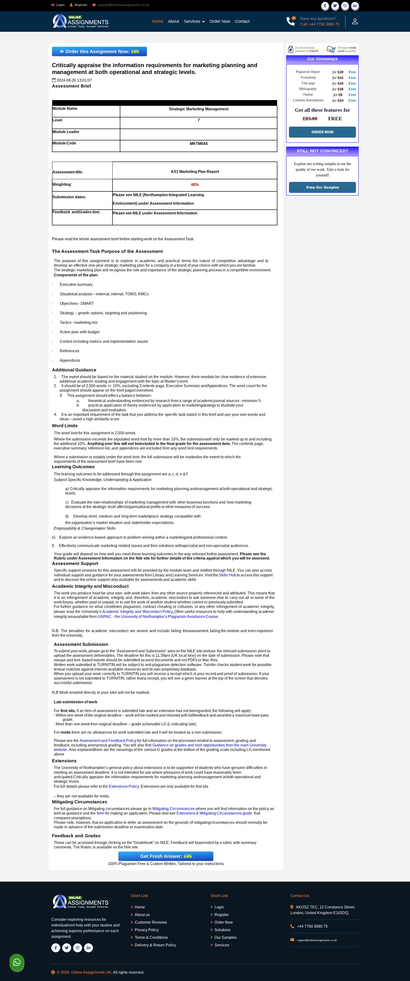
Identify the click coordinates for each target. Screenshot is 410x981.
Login (60, 5)
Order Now (220, 21)
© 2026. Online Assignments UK (84, 972)
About (173, 21)
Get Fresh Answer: (166, 856)
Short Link (139, 896)
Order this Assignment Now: (101, 51)
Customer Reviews (151, 922)
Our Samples (225, 937)
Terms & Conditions (151, 937)
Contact (242, 21)
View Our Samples (322, 187)
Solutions (222, 930)
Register (81, 5)
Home (157, 21)
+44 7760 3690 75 (312, 926)
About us (142, 915)
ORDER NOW (323, 132)
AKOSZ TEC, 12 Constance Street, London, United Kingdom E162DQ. (322, 910)
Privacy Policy (147, 930)
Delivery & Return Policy (155, 945)
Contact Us (299, 896)
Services (192, 21)
